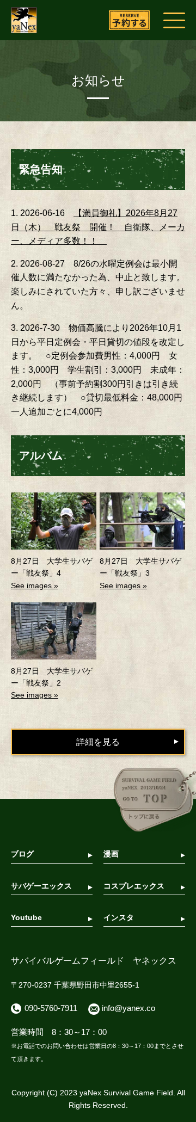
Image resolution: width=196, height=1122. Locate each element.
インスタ (118, 917)
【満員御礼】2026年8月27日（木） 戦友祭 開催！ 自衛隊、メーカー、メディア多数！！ (98, 226)
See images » (34, 585)
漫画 (111, 853)
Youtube (26, 917)
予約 (129, 20)
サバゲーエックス (41, 885)
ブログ (22, 853)
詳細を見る (98, 742)
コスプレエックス (133, 885)
